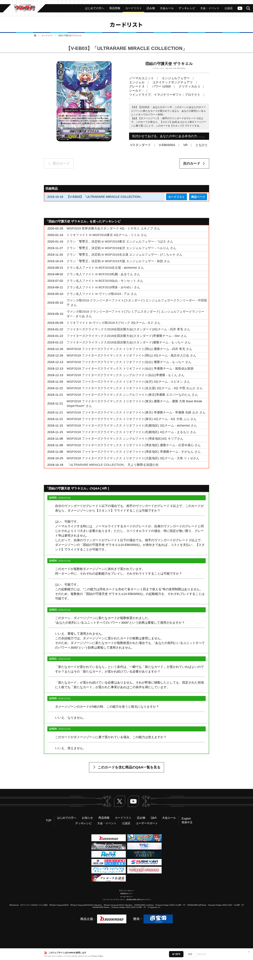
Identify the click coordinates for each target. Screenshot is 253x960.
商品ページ (198, 196)
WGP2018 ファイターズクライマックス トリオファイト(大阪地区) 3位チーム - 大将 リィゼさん (133, 458)
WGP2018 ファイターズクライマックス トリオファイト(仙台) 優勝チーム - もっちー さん (129, 362)
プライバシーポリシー (126, 890)
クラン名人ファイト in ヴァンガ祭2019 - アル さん (102, 294)
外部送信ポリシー (126, 893)
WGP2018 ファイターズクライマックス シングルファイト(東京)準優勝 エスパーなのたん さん (132, 394)
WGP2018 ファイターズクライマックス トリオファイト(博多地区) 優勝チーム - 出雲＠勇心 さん (134, 445)
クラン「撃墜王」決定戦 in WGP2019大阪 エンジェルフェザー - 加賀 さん (118, 261)
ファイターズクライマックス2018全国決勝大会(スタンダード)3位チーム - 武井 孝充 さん (128, 329)
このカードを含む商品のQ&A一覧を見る (129, 767)
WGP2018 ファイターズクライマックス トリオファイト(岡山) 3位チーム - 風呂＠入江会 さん (131, 355)
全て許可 (176, 954)
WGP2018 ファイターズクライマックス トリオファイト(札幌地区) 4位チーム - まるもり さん (131, 432)
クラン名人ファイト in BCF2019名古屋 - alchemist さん (105, 267)
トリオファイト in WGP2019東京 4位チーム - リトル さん (107, 235)
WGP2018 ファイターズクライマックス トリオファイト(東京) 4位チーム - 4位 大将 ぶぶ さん (132, 419)
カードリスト (47, 35)
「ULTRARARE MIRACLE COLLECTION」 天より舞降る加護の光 (113, 464)
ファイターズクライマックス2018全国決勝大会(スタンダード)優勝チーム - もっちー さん (129, 342)
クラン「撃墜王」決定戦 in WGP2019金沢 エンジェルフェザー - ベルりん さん (121, 248)
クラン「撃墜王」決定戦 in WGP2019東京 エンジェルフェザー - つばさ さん (120, 241)
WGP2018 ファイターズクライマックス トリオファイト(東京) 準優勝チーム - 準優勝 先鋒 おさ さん (136, 412)
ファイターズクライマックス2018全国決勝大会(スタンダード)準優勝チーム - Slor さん (127, 336)
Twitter (119, 801)
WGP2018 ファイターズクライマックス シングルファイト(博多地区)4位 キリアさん (125, 438)
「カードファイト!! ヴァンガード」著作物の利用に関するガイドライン (126, 899)
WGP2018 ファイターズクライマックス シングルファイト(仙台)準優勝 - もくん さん (125, 375)
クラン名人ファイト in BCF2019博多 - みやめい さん (103, 287)
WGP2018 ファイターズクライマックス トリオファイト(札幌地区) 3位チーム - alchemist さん (132, 425)
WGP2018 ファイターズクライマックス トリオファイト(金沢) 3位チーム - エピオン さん (128, 381)
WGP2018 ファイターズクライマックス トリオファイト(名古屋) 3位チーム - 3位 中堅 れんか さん (135, 388)
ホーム (35, 35)
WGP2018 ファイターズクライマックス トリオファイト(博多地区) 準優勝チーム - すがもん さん (134, 451)
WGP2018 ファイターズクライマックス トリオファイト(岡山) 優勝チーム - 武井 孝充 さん (129, 349)
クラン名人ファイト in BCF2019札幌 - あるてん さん (103, 274)
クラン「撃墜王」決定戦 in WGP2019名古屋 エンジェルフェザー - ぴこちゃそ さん (124, 254)
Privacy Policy (97, 956)
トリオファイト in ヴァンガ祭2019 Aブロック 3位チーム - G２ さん (113, 322)
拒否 (190, 954)
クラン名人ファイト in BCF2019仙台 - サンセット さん (105, 280)
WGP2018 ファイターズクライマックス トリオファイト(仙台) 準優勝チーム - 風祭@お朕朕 (130, 368)
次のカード (191, 163)
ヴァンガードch (239, 8)
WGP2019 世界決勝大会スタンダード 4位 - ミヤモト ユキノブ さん (113, 228)
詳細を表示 (201, 954)
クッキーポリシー (126, 897)
